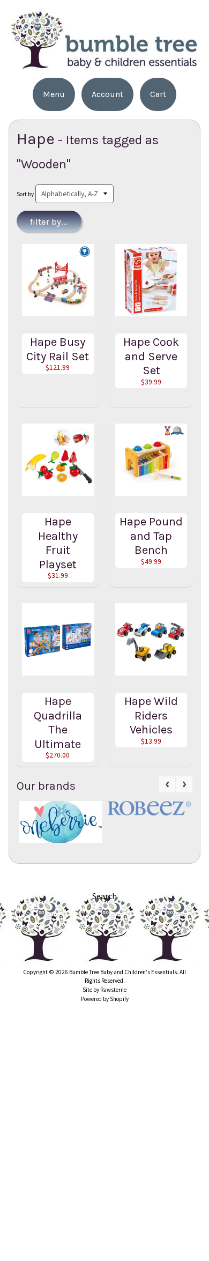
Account (107, 94)
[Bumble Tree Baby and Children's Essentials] (104, 66)
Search (104, 896)
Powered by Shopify (105, 999)
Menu (54, 94)
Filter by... (49, 221)
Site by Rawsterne (104, 989)
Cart (158, 94)
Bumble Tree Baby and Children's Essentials (123, 972)
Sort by (25, 194)
